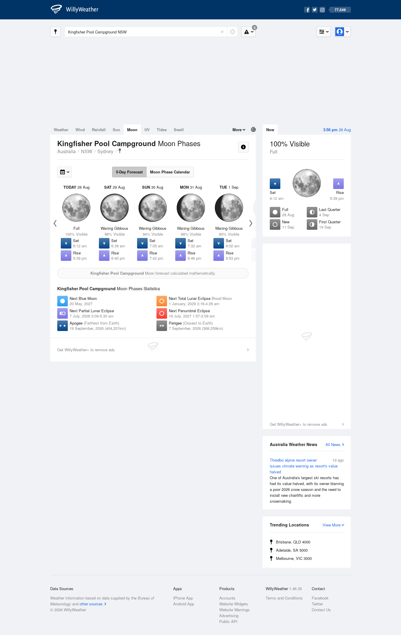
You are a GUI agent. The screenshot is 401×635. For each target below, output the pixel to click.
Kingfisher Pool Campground (120, 150)
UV (147, 129)
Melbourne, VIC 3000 (294, 558)
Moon (132, 129)
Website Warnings (234, 609)
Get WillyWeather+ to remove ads (298, 424)
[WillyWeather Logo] (77, 10)
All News (333, 444)
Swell (179, 129)
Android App (183, 604)
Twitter (317, 604)
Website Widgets (233, 604)
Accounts (227, 598)
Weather (61, 129)
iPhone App (183, 598)
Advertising (228, 615)
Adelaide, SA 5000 (292, 550)
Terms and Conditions (284, 598)
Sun (116, 129)
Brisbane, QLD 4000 (293, 542)
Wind (80, 129)
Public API (228, 621)
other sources (91, 604)
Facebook (320, 598)
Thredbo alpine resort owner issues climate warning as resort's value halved (307, 480)
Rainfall (99, 129)
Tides (162, 129)
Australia (66, 151)
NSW (86, 151)
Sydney (105, 151)
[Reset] (222, 31)
